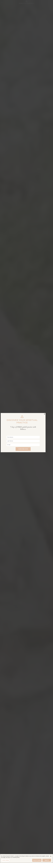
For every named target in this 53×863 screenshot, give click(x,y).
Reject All (47, 860)
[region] (26, 858)
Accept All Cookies (37, 860)
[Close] (50, 856)
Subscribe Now (23, 449)
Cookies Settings (5, 860)
